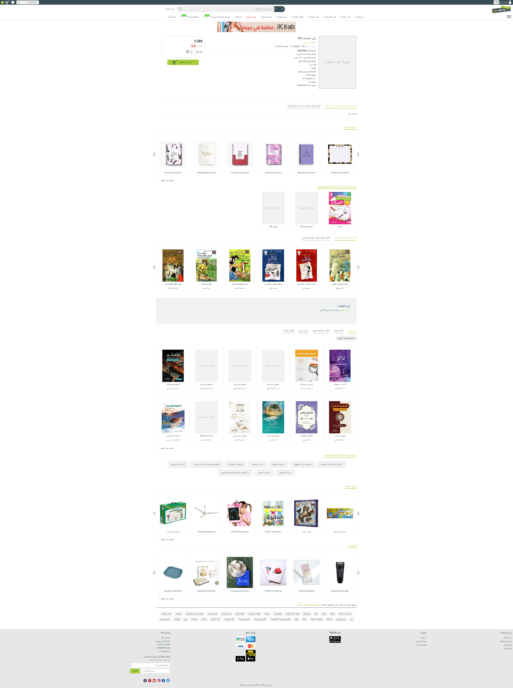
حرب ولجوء (212, 614)
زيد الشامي (272, 440)
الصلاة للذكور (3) (306, 226)
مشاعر (204, 619)
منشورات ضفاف (278, 464)
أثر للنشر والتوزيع (178, 464)
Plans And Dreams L (306, 173)
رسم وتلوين (341, 619)
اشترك (135, 671)
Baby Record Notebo (206, 591)
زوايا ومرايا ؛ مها (273, 436)
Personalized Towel (240, 591)
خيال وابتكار (166, 614)
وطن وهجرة (165, 619)
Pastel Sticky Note (307, 591)
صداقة (329, 619)
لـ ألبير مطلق (340, 288)
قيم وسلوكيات (244, 619)
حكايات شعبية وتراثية (195, 614)
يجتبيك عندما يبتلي (240, 436)
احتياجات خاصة (345, 614)
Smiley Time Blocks (340, 173)
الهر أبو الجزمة (206, 284)
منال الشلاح (339, 388)
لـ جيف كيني (306, 288)
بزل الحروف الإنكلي (340, 532)
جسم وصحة (226, 614)
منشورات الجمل (264, 472)
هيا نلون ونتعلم (303, 71)
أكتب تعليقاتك (344, 310)
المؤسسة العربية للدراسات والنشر (206, 464)
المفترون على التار (273, 384)
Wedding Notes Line (206, 173)
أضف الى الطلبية (185, 62)
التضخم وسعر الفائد (173, 384)
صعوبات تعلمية (317, 619)
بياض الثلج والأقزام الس (173, 284)
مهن (185, 619)
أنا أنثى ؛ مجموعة (340, 384)
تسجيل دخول (504, 2)
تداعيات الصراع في (173, 436)
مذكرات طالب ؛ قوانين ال (273, 284)
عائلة (304, 619)
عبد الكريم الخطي (272, 388)
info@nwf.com (163, 648)
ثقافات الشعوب (254, 614)
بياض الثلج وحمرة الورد (240, 284)
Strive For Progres (273, 173)
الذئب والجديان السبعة (340, 284)
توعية (267, 614)
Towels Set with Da (273, 591)
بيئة (316, 614)
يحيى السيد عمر (172, 388)
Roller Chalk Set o (273, 532)
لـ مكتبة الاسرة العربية (346, 338)
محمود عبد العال (305, 388)
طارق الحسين (309, 42)
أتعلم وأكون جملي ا (173, 532)
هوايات (177, 619)
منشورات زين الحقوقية (303, 464)
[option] (340, 154)
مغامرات (194, 619)
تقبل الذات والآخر (292, 614)
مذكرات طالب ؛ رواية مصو (306, 284)
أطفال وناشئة (303, 605)
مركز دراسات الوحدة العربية (331, 464)
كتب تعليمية (229, 619)
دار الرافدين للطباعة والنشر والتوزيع (235, 472)
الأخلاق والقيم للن (307, 436)
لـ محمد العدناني (239, 288)
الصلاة (340, 226)
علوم (296, 619)
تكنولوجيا (277, 614)
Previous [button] (358, 154)
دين (351, 619)
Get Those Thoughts (240, 173)
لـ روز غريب (206, 288)
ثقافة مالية (240, 614)
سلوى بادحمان (239, 440)
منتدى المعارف (257, 464)
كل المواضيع (315, 605)
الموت (332, 614)
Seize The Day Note (173, 173)
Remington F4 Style (340, 591)
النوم (324, 614)
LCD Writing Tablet (240, 532)
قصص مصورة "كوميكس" (280, 619)
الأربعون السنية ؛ (340, 436)
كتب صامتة (215, 619)
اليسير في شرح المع (306, 384)
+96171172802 (163, 644)
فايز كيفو (306, 440)
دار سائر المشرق (285, 472)
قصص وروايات (260, 619)
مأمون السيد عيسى (172, 440)
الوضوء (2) (273, 226)
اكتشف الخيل (306, 532)
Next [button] (154, 154)
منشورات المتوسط (235, 464)
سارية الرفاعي (339, 440)
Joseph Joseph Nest (173, 591)
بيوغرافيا (306, 614)
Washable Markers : (206, 532)
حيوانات (179, 614)
